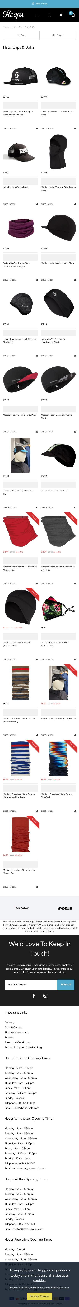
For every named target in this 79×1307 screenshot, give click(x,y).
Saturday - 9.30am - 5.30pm (21, 1093)
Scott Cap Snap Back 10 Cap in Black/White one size (18, 113)
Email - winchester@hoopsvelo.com (25, 1168)
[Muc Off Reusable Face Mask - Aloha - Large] (58, 607)
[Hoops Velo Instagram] (45, 995)
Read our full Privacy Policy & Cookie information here (39, 1288)
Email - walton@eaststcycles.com (24, 1229)
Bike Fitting (41, 4)
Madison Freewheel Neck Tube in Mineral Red (19, 872)
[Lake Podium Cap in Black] (20, 151)
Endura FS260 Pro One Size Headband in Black (54, 341)
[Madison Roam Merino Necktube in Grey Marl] (58, 531)
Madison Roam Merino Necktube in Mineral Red (20, 568)
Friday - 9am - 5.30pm (17, 1088)
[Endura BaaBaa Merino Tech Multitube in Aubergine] (20, 227)
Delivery (9, 1022)
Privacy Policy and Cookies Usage (24, 1047)
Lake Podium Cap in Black (16, 187)
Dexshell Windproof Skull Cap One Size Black (20, 341)
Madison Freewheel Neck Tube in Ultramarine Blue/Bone (19, 796)
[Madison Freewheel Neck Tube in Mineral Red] (20, 834)
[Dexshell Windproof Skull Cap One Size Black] (20, 303)
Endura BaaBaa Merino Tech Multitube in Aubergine (16, 265)
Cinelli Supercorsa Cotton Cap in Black (56, 113)
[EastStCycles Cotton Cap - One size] (58, 683)
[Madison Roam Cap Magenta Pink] (20, 379)
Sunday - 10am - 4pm (17, 1158)
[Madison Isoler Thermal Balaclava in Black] (58, 151)
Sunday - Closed (14, 1098)
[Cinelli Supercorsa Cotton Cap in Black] (58, 76)
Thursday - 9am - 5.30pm (19, 1083)
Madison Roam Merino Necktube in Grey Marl (58, 568)
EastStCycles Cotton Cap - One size (58, 719)
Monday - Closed (15, 1249)
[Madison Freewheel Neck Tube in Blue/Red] (58, 758)
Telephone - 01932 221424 (20, 1224)
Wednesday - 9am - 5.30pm (21, 1078)
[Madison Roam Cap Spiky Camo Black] (58, 379)
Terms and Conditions (17, 1042)
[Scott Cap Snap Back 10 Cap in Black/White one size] (20, 76)
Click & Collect (13, 1027)
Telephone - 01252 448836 (20, 1103)
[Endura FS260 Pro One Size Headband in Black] (58, 303)
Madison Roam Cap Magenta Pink (19, 415)
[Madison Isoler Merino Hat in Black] (58, 227)
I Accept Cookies (39, 1296)
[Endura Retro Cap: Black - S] (58, 455)
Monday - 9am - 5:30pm (19, 1189)
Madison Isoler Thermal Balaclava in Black (58, 189)
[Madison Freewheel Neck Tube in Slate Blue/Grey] (20, 683)
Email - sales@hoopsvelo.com (22, 1108)
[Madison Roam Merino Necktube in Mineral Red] (20, 531)
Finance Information (16, 1032)
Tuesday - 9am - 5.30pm (19, 1073)
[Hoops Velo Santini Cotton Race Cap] (20, 455)
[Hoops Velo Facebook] (34, 995)
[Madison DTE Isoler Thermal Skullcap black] (20, 607)
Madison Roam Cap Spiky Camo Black (56, 416)
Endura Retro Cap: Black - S (54, 491)
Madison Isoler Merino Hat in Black (57, 263)
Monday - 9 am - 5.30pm (19, 1068)
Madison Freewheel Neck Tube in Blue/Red (56, 796)
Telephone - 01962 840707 (20, 1163)
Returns (9, 1037)
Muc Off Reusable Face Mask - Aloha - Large (56, 644)
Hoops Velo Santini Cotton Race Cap (18, 492)
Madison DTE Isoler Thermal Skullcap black (16, 644)
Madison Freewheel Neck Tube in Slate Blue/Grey (19, 720)
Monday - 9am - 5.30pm (19, 1128)
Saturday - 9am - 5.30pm (19, 1214)
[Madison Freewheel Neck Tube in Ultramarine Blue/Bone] (20, 758)
